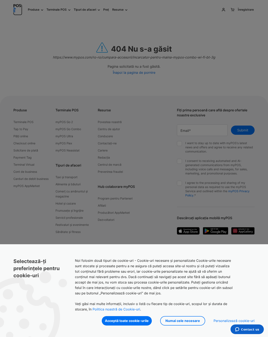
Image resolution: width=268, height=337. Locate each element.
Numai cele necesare (182, 321)
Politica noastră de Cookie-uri (116, 309)
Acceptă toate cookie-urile (127, 321)
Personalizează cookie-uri (234, 321)
